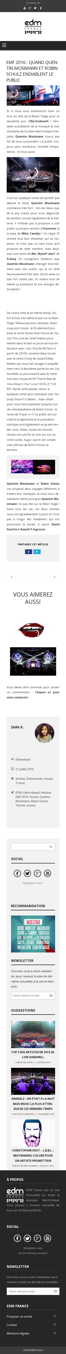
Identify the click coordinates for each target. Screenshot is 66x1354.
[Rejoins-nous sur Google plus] (38, 874)
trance (31, 805)
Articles (20, 779)
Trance (20, 783)
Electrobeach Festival (37, 793)
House (48, 779)
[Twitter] (35, 8)
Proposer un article (19, 1316)
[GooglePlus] (30, 8)
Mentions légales (18, 1333)
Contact (12, 1325)
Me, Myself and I (43, 254)
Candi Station (37, 338)
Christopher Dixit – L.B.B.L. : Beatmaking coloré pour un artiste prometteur (33, 1155)
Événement (22, 759)
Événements (35, 779)
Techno (20, 805)
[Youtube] (25, 8)
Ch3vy (28, 358)
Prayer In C (26, 414)
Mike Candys (31, 233)
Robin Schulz (44, 409)
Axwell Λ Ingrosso (32, 529)
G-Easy (11, 259)
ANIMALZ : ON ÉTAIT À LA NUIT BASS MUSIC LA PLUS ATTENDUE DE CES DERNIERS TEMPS (33, 1104)
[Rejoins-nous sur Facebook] (18, 874)
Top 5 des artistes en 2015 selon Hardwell (33, 1054)
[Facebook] (40, 8)
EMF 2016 (21, 797)
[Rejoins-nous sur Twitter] (28, 874)
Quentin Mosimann (29, 136)
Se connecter (33, 3)
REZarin (47, 348)
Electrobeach (39, 121)
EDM (18, 793)
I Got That (31, 348)
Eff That (37, 379)
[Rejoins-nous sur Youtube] (48, 874)
